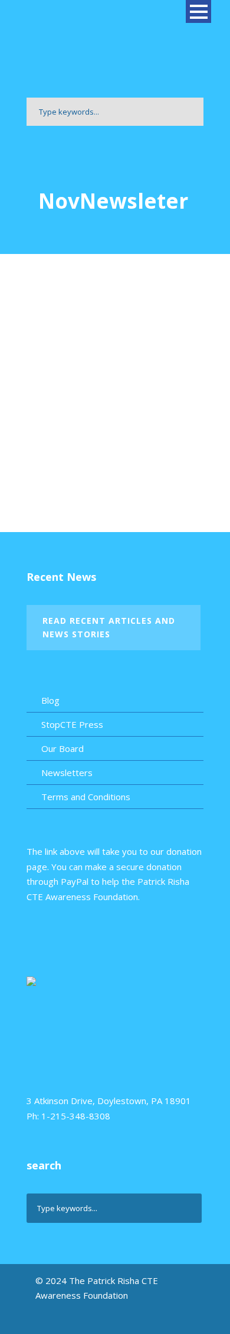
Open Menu (198, 11)
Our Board (62, 748)
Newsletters (67, 772)
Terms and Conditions (85, 797)
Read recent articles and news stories (108, 627)
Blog (50, 700)
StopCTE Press (72, 724)
